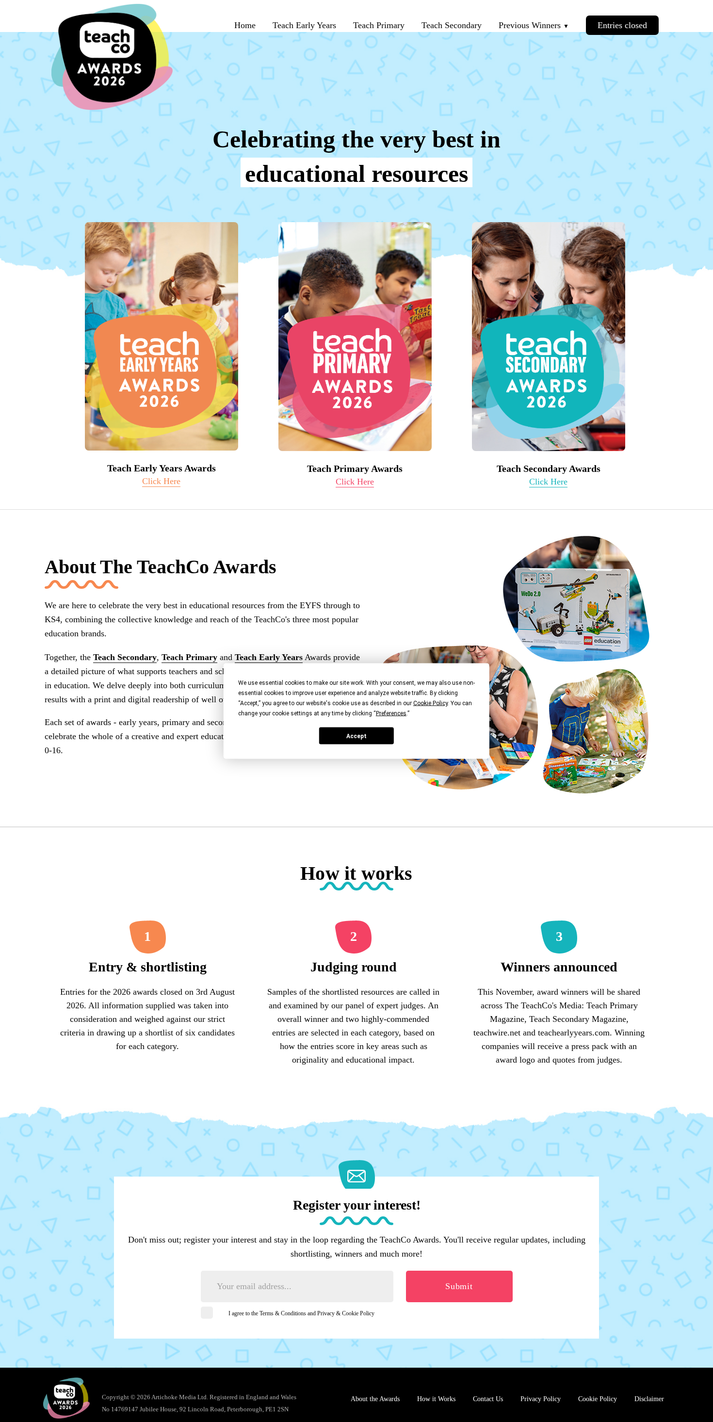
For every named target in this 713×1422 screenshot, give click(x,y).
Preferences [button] (391, 713)
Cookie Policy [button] (430, 703)
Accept (356, 735)
